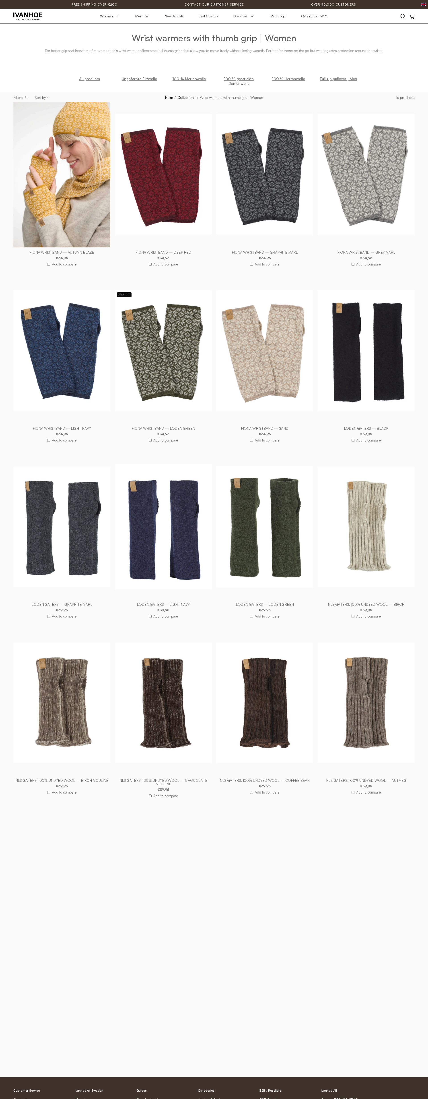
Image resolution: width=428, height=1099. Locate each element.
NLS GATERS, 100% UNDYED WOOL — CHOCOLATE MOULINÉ (163, 782)
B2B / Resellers (270, 1090)
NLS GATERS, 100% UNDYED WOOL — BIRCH (366, 604)
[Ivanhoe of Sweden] (27, 16)
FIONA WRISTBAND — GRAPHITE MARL (265, 252)
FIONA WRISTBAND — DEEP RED (163, 252)
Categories (206, 1090)
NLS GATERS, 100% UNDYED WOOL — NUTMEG (366, 780)
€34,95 (62, 258)
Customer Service (26, 1090)
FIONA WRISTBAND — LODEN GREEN (163, 428)
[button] (402, 16)
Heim (169, 97)
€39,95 (366, 434)
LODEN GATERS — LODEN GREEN (265, 604)
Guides (141, 1090)
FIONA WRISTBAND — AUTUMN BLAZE (62, 252)
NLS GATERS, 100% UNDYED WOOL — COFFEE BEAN (265, 780)
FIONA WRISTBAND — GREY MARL (366, 252)
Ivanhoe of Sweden (89, 1090)
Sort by (40, 97)
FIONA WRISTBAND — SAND (264, 428)
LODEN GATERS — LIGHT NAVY (163, 604)
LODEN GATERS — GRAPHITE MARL (62, 604)
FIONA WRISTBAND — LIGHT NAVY (62, 428)
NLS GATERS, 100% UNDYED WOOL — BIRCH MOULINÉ (61, 780)
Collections (186, 97)
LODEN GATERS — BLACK (366, 428)
